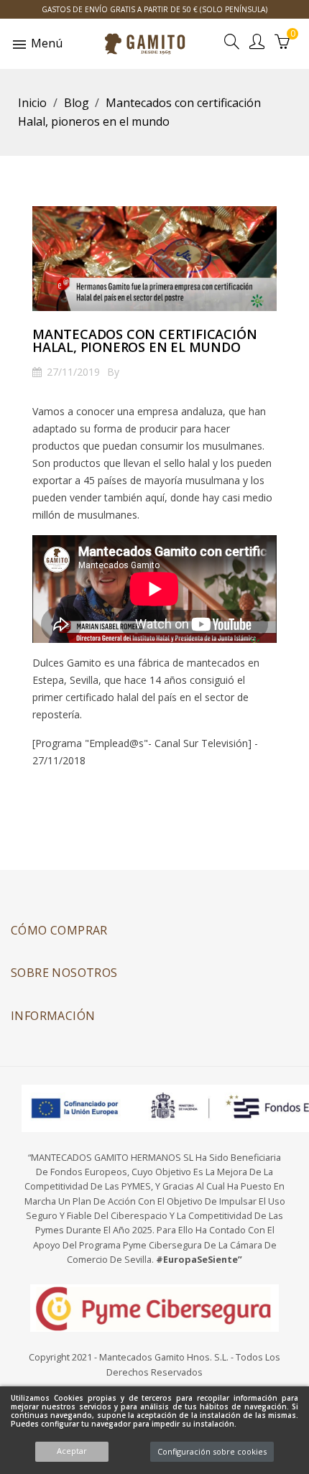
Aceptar (72, 1450)
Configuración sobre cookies (212, 1451)
